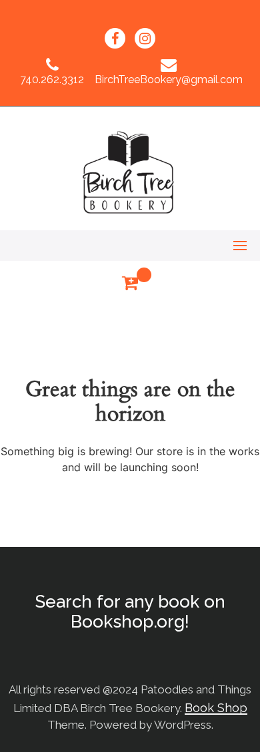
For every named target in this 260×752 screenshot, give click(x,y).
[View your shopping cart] (130, 282)
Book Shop (216, 708)
